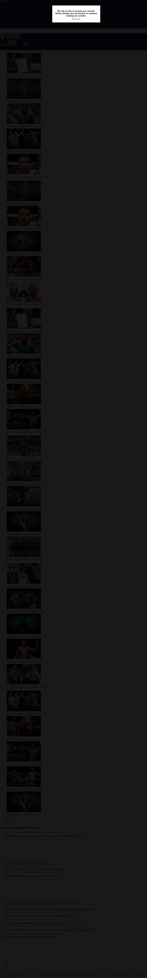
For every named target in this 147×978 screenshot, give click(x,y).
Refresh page (76, 19)
